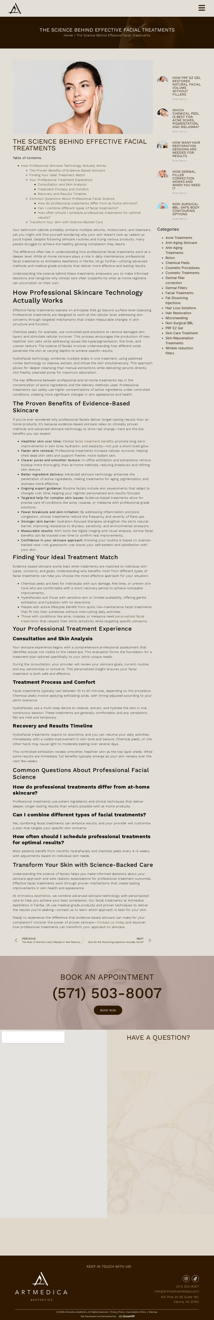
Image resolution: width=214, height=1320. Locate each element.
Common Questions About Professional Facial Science (71, 199)
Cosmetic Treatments (182, 273)
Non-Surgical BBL (179, 323)
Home (68, 35)
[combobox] (179, 66)
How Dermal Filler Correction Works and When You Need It (186, 180)
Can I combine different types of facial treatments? (78, 208)
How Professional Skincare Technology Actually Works (63, 166)
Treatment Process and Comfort (63, 189)
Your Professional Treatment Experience (60, 180)
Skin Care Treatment (182, 333)
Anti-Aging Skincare (181, 243)
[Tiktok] (195, 1278)
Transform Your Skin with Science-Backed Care (66, 222)
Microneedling (177, 318)
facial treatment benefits (94, 441)
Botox (170, 258)
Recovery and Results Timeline (62, 194)
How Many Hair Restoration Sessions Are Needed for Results (186, 149)
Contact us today (111, 922)
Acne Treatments (179, 238)
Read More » (180, 99)
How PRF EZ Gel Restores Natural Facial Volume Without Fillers (186, 86)
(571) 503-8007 (107, 993)
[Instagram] (186, 1278)
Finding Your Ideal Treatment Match (57, 175)
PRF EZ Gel (174, 328)
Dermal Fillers (176, 288)
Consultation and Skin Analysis (62, 184)
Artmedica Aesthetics (34, 896)
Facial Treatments (180, 293)
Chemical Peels (178, 263)
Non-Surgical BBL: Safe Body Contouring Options (185, 209)
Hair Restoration (178, 313)
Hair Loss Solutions (181, 308)
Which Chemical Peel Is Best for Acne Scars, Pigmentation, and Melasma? (185, 118)
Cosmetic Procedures (183, 268)
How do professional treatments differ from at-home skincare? (88, 203)
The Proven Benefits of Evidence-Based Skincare (67, 170)
